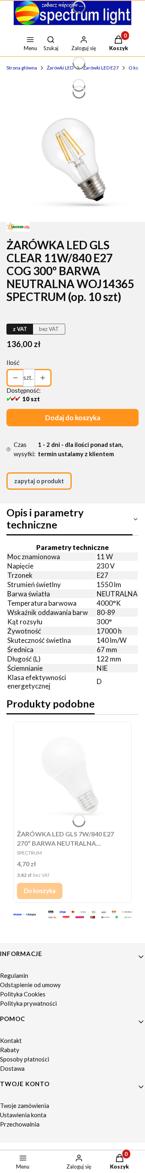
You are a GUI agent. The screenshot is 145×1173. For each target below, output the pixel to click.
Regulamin (14, 975)
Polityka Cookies (23, 994)
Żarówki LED (60, 68)
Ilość (12, 362)
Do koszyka (40, 890)
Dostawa (12, 1068)
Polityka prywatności (28, 1003)
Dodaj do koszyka (72, 417)
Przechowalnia (19, 1124)
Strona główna (21, 68)
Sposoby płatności (24, 1059)
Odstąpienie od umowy (30, 984)
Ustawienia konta (23, 1114)
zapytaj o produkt (39, 480)
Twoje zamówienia (24, 1105)
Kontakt (11, 1040)
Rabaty (9, 1049)
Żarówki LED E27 (101, 68)
